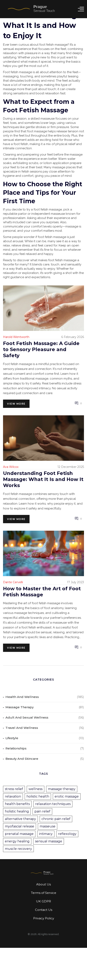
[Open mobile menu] (81, 9)
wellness (35, 789)
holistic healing (17, 811)
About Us (43, 884)
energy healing (17, 841)
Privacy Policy (43, 918)
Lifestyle (11, 738)
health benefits (17, 804)
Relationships (16, 748)
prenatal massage (19, 834)
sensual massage (48, 841)
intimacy (46, 834)
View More (16, 403)
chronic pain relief (55, 819)
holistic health (38, 796)
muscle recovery (18, 849)
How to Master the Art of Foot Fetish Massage (42, 592)
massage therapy (61, 789)
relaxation (13, 796)
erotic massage (67, 796)
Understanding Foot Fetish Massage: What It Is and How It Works (43, 479)
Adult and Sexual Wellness (26, 717)
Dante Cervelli (13, 582)
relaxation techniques (53, 804)
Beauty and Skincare (21, 759)
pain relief (42, 811)
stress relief (14, 789)
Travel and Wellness (21, 728)
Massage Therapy (19, 707)
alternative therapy (20, 819)
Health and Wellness (22, 697)
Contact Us (43, 910)
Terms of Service (43, 893)
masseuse (47, 826)
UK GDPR (43, 901)
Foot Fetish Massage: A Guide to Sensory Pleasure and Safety (41, 349)
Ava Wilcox (10, 467)
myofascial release (19, 826)
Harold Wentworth (16, 337)
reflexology (67, 834)
